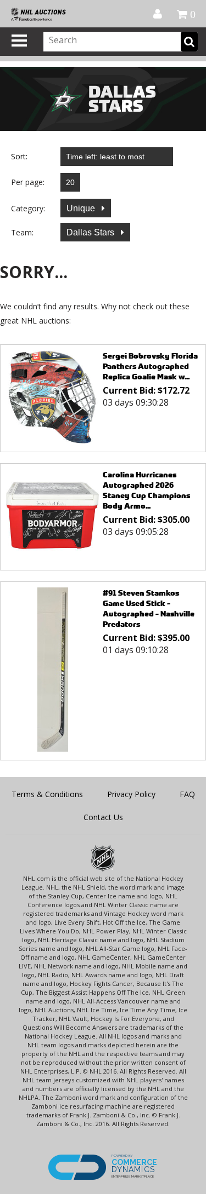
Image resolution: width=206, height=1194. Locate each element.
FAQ (187, 794)
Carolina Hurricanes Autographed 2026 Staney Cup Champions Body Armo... (146, 490)
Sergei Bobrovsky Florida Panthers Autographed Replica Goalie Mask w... (150, 366)
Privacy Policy (131, 794)
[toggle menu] (19, 40)
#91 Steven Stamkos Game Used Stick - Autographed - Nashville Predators (148, 608)
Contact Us (103, 817)
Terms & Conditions (47, 794)
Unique (81, 208)
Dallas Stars (91, 232)
